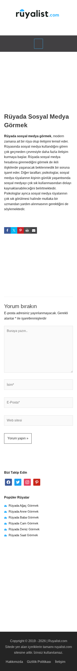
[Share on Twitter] (14, 230)
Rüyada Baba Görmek (24, 517)
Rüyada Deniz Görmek (24, 529)
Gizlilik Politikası (39, 661)
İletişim (60, 661)
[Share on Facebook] (7, 230)
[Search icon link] (38, 29)
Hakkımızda (14, 661)
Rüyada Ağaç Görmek (23, 505)
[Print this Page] (27, 230)
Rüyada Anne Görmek (24, 511)
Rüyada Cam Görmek (23, 523)
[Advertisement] (38, 83)
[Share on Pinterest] (20, 230)
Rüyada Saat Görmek (23, 535)
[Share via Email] (33, 230)
